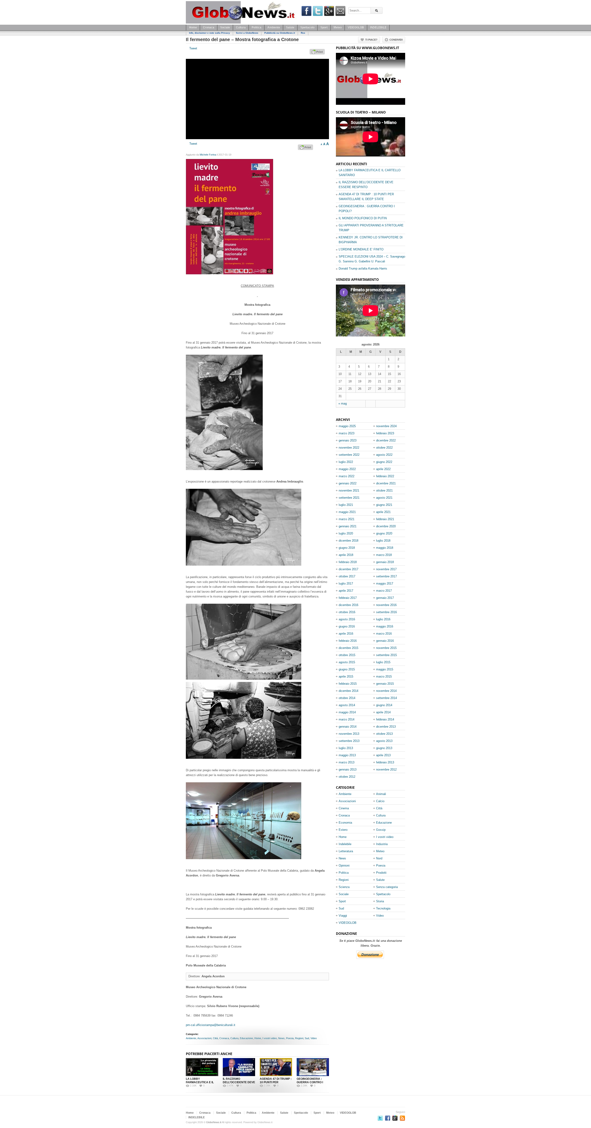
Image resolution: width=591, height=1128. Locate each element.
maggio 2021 (347, 512)
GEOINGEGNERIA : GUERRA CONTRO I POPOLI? (310, 1082)
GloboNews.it (213, 1122)
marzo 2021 (346, 519)
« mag (342, 403)
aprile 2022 (383, 469)
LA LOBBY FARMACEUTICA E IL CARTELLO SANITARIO (201, 1082)
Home (193, 27)
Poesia (290, 1038)
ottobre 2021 (384, 490)
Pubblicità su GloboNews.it (279, 33)
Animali (381, 794)
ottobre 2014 (347, 698)
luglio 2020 (346, 533)
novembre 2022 (349, 447)
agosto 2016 (347, 619)
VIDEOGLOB (356, 27)
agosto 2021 (384, 497)
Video (314, 1038)
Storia (380, 901)
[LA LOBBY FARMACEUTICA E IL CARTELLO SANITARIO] (202, 1067)
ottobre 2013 (384, 733)
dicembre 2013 (386, 726)
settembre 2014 (386, 698)
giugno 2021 (384, 505)
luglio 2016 (383, 619)
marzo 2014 (346, 719)
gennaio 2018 (385, 562)
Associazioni (204, 1038)
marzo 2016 (384, 633)
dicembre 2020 (386, 526)
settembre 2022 (349, 454)
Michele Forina (208, 154)
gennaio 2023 (347, 440)
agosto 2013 (384, 741)
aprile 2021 (383, 512)
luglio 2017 (346, 583)
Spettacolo (307, 27)
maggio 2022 (347, 469)
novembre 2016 (386, 605)
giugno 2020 (384, 533)
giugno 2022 (384, 462)
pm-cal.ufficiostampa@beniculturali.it (210, 1025)
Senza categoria (387, 887)
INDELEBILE (378, 27)
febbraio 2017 (348, 598)
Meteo (338, 27)
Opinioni (344, 865)
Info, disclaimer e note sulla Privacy (209, 33)
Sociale (225, 27)
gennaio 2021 (347, 526)
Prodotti (381, 872)
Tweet (193, 48)
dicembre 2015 (348, 648)
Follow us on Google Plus (395, 1118)
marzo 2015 (384, 676)
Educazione (246, 1038)
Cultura (241, 27)
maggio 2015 (384, 669)
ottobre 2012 (347, 776)
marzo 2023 (346, 433)
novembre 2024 (386, 426)
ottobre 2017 (347, 576)
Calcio (380, 801)
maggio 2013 (347, 755)
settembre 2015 (386, 655)
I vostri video (269, 1038)
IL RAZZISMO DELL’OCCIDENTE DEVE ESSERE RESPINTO (239, 1082)
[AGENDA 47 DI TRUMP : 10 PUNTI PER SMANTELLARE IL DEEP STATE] (276, 1067)
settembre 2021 (349, 497)
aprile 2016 (346, 633)
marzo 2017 (384, 590)
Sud (307, 1038)
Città (215, 1038)
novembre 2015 (386, 648)
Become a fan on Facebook (387, 1118)
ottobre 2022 (384, 447)
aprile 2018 (346, 555)
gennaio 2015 (385, 683)
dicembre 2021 (386, 483)
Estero (343, 829)
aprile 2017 (346, 590)
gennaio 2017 (385, 598)
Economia (345, 822)
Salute (290, 27)
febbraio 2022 (385, 476)
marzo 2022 (346, 476)
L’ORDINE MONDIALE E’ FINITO (361, 249)
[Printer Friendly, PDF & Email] (318, 53)
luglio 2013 (346, 748)
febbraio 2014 (385, 719)
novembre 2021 (349, 490)
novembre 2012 (386, 769)
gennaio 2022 (347, 483)
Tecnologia (383, 908)
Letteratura (346, 851)
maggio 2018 (384, 547)
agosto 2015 (347, 662)
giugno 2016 (347, 626)
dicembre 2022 (386, 440)
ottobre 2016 (347, 612)
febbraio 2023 (385, 433)
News (281, 1038)
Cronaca (208, 27)
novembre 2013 (349, 733)
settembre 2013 (349, 741)
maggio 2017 (384, 583)
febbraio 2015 (348, 683)
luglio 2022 (346, 462)
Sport (324, 27)
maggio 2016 (384, 626)
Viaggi (343, 915)
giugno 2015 (347, 669)
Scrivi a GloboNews (247, 33)
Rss (303, 33)
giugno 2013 (384, 748)
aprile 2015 (346, 676)
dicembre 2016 (348, 605)
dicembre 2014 (348, 691)
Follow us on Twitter (380, 1118)
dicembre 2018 (348, 540)
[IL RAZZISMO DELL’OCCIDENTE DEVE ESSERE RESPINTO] (239, 1067)
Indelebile (345, 844)
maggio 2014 (347, 712)
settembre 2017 (386, 576)
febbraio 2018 (348, 562)
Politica (256, 27)
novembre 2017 (386, 569)
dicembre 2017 (348, 569)
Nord (379, 858)
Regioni (299, 1038)
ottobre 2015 (347, 655)
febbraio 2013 (385, 762)
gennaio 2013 (347, 769)
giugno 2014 (384, 705)
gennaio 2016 (385, 640)
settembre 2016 (386, 612)
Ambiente (273, 27)
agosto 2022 (384, 454)
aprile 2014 (383, 712)
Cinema (344, 808)
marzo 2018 (384, 555)
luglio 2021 (346, 505)
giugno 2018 (347, 547)
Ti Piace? (371, 39)
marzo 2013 (346, 762)
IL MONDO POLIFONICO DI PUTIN (363, 218)
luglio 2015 (383, 662)
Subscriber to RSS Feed (402, 1118)
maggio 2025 (347, 426)
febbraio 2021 (385, 519)
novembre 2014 (386, 691)
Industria (382, 844)
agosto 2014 (347, 705)
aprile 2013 (383, 755)
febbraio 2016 (348, 640)
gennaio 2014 (347, 726)
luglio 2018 (383, 540)
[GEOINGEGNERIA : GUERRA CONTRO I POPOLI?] (313, 1067)
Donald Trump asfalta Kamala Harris (363, 268)
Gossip (381, 829)
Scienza (344, 887)
